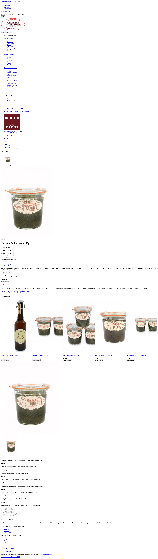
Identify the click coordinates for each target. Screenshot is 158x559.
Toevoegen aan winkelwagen (8, 259)
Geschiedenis (7, 532)
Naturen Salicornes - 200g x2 (40, 355)
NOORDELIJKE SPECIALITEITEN (15, 108)
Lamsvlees (10, 58)
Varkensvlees (10, 63)
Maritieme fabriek (11, 75)
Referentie (3, 272)
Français (7, 5)
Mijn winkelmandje (9, 542)
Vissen (9, 51)
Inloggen (6, 539)
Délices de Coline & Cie (10, 80)
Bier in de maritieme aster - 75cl (9, 355)
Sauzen (9, 101)
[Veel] (12, 129)
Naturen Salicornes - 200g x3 (71, 355)
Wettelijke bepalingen (9, 548)
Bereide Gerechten (9, 54)
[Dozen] (12, 121)
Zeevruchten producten (10, 68)
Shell (8, 74)
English (7, 7)
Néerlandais (8, 8)
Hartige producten (12, 85)
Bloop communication (46, 554)
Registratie (6, 540)
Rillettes (9, 49)
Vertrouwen (10, 99)
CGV (5, 550)
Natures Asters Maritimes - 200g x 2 (136, 355)
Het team (6, 531)
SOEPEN (6, 105)
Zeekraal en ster (11, 100)
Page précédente (5, 151)
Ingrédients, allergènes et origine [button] (15, 291)
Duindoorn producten (12, 88)
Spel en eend (10, 46)
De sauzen (10, 86)
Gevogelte (10, 60)
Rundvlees (10, 57)
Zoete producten (11, 83)
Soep (8, 77)
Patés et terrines (8, 38)
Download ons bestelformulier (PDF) (10, 557)
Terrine (9, 71)
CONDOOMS (8, 95)
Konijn (9, 45)
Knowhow (7, 529)
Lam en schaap (11, 48)
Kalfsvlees (10, 61)
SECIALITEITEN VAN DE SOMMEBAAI (16, 111)
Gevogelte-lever (11, 43)
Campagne (10, 42)
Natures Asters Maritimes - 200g (104, 355)
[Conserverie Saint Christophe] (13, 31)
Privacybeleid (7, 551)
